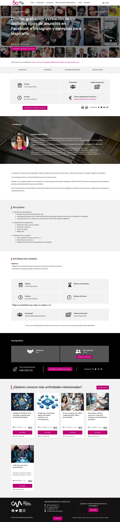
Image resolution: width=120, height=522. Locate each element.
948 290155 (26, 370)
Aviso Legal (96, 517)
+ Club (79, 2)
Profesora (22, 70)
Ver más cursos (102, 387)
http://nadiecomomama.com (73, 138)
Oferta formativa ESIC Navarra (65, 2)
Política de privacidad (87, 517)
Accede (106, 3)
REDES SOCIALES (25, 12)
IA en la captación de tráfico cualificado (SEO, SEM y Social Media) (72, 415)
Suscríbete (93, 510)
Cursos (17, 12)
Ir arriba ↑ (57, 518)
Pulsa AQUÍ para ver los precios (85, 99)
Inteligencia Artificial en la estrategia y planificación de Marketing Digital (22, 415)
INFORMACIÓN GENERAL (72, 70)
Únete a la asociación (84, 357)
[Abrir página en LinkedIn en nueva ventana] (20, 512)
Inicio (32, 2)
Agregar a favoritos (100, 12)
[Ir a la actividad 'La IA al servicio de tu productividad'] (22, 454)
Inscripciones (97, 70)
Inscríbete (22, 486)
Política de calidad (76, 517)
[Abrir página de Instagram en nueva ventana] (24, 512)
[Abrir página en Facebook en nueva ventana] (13, 512)
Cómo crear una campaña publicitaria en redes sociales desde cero (55, 62)
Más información (18, 489)
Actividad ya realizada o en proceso (23, 48)
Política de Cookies (103, 517)
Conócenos (40, 2)
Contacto (87, 2)
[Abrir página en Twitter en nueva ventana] (16, 512)
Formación (49, 2)
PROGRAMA (47, 70)
